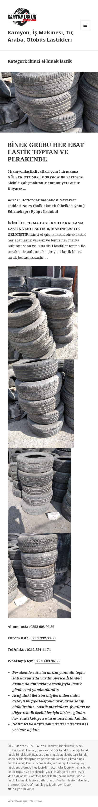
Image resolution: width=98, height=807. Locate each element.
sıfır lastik (36, 785)
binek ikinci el (26, 750)
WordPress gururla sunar (25, 801)
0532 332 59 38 (43, 638)
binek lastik (49, 776)
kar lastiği (59, 763)
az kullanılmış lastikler (26, 776)
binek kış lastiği (69, 750)
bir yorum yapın (23, 789)
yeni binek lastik (73, 772)
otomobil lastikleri (63, 767)
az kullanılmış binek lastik (57, 746)
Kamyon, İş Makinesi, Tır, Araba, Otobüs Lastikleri (41, 36)
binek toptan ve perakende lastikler (43, 759)
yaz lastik (50, 785)
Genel (20, 763)
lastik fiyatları (58, 780)
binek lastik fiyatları (29, 755)
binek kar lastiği (47, 750)
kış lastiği (73, 763)
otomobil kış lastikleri (34, 767)
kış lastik (22, 780)
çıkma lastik (66, 776)
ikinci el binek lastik (38, 763)
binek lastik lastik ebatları (61, 755)
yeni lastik (64, 785)
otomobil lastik (18, 785)
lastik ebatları (38, 780)
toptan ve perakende (30, 772)
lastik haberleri (78, 780)
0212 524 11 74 (39, 649)
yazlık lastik (53, 772)
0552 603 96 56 (42, 626)
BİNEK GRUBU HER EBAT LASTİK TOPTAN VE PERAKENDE (46, 151)
